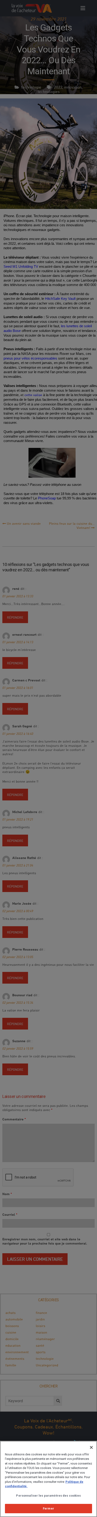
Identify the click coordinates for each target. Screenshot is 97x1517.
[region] (48, 1479)
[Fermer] (91, 1447)
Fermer (48, 1508)
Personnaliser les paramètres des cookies (48, 1495)
